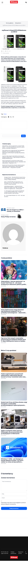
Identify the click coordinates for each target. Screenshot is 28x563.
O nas (26, 552)
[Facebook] (2, 51)
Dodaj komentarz (14, 508)
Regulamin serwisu (20, 552)
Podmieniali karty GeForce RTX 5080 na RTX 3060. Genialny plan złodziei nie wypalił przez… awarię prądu (14, 187)
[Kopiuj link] (10, 51)
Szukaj (23, 136)
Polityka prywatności (13, 552)
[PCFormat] (14, 557)
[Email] (8, 51)
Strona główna (9, 23)
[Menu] (2, 2)
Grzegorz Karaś (7, 177)
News (5, 114)
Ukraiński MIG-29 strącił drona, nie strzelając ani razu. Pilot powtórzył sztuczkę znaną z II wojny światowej (14, 178)
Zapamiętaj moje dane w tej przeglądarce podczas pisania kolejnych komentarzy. (13, 503)
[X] (4, 51)
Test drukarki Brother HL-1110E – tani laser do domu (14, 196)
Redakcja (5, 248)
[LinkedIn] (6, 51)
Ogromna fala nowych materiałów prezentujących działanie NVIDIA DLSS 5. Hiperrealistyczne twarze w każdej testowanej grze (13, 157)
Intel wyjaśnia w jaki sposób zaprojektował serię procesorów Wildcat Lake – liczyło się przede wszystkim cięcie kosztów (14, 192)
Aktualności (18, 23)
